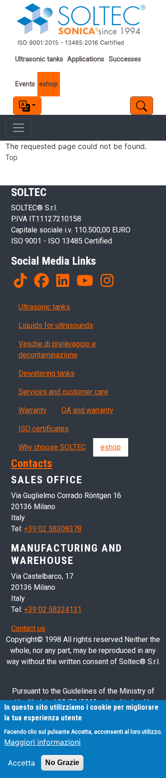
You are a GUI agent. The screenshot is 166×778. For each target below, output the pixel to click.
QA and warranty (87, 410)
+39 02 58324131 (53, 609)
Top (12, 157)
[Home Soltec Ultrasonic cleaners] (83, 19)
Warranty (32, 410)
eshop (48, 84)
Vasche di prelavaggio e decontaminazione (57, 349)
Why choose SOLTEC (52, 447)
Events (25, 84)
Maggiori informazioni (42, 742)
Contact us (28, 628)
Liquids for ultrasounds (55, 325)
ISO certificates (43, 428)
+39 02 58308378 (53, 528)
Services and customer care (63, 391)
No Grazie (62, 762)
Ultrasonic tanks (39, 59)
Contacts (31, 463)
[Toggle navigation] (18, 128)
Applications (85, 59)
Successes (125, 59)
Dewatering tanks (46, 373)
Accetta (21, 762)
